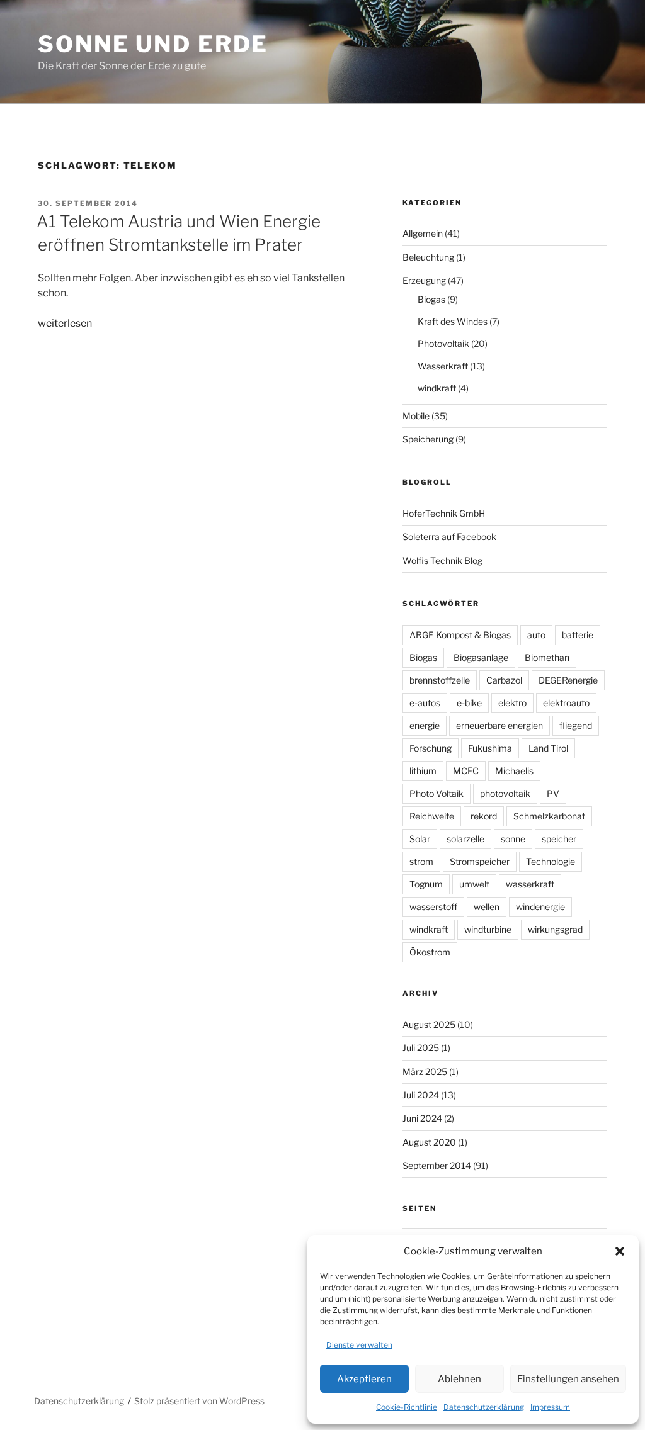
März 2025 (424, 1071)
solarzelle (465, 838)
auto (536, 634)
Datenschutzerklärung (483, 1407)
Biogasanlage (481, 657)
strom (421, 861)
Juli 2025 (420, 1047)
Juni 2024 (422, 1118)
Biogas (431, 299)
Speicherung (428, 439)
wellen (486, 906)
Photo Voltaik (436, 793)
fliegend (575, 725)
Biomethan (547, 657)
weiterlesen (65, 323)
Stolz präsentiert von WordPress (199, 1400)
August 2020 (429, 1142)
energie (424, 725)
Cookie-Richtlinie (406, 1407)
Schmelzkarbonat (549, 816)
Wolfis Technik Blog (442, 560)
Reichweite (431, 816)
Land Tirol (548, 748)
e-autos (424, 702)
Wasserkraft (443, 366)
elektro (512, 702)
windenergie (540, 906)
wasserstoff (433, 906)
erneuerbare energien (499, 725)
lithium (423, 770)
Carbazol (504, 680)
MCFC (466, 770)
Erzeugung (424, 280)
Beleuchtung (428, 257)
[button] (620, 1251)
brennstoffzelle (439, 680)
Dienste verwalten (359, 1344)
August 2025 (428, 1024)
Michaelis (514, 770)
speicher (559, 838)
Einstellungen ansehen (568, 1379)
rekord (484, 816)
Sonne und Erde (153, 44)
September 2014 (436, 1165)
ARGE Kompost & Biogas (460, 634)
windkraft (437, 388)
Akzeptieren (364, 1379)
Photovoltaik (443, 343)
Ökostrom (429, 952)
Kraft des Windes (453, 321)
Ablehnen (459, 1379)
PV (553, 793)
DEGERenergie (568, 680)
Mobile (416, 415)
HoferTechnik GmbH (443, 513)
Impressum (550, 1407)
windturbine (487, 929)
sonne (513, 838)
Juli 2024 (420, 1094)
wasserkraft (530, 884)
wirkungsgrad (555, 929)
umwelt (474, 884)
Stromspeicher (480, 861)
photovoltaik (505, 793)
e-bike (469, 702)
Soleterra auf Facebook (449, 536)
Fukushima (490, 748)
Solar (419, 838)
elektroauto (566, 702)
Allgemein (422, 233)
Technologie (550, 861)
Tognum (426, 884)
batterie (577, 634)
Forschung (430, 748)
